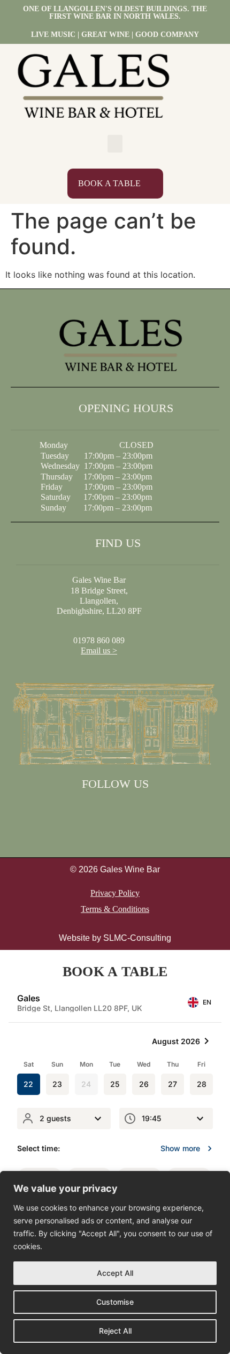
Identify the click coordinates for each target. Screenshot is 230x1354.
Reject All (115, 1330)
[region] (115, 1262)
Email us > (99, 650)
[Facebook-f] (101, 809)
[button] (115, 144)
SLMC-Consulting (137, 937)
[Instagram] (128, 809)
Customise (115, 1301)
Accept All (115, 1272)
